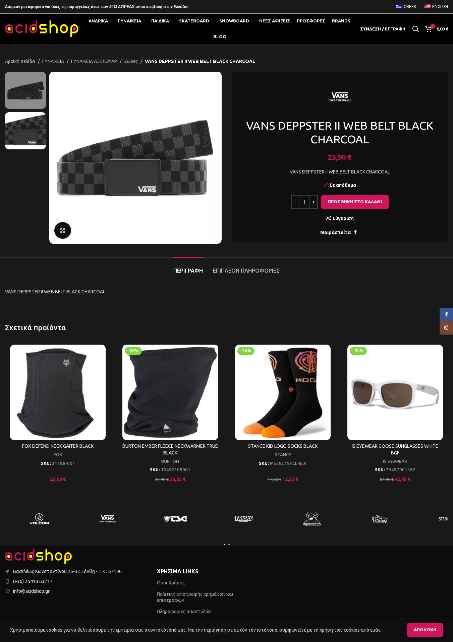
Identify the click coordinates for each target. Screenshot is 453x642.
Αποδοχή (425, 629)
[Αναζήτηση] (415, 28)
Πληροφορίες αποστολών (184, 611)
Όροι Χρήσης (171, 582)
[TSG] (175, 518)
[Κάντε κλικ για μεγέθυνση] (62, 230)
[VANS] (107, 518)
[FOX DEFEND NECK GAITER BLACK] (58, 392)
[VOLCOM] (39, 518)
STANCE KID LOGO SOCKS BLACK (283, 446)
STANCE (283, 454)
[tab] (188, 267)
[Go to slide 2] (229, 544)
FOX (58, 454)
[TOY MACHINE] (312, 518)
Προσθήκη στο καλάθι (355, 201)
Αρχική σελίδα (20, 61)
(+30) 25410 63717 (33, 581)
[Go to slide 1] (224, 544)
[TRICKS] (244, 518)
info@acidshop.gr (31, 591)
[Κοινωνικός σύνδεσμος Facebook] (355, 232)
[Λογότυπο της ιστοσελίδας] (42, 28)
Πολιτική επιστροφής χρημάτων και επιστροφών (195, 597)
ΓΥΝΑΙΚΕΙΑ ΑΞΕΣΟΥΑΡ (94, 61)
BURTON (170, 461)
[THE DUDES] (380, 518)
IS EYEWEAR (395, 461)
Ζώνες (131, 61)
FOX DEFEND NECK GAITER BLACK (58, 446)
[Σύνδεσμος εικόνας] (38, 556)
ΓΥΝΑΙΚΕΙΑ (53, 61)
